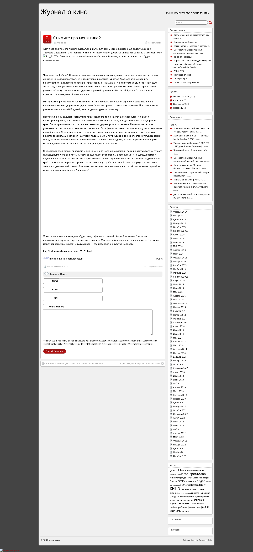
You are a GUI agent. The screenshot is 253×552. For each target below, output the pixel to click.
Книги (173, 477)
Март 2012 (178, 437)
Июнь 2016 (178, 242)
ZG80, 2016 (179, 71)
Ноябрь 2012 (179, 406)
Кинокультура (180, 79)
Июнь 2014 (178, 334)
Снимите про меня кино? (77, 38)
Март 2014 (178, 345)
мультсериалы (202, 496)
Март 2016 (178, 254)
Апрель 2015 (179, 296)
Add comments (154, 43)
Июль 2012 (178, 422)
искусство (185, 485)
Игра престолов (193, 474)
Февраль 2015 (180, 303)
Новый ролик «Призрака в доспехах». (191, 46)
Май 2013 (178, 383)
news (58, 267)
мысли (173, 500)
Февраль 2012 (180, 441)
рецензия (198, 499)
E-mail (55, 289)
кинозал (195, 493)
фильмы (175, 510)
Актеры (200, 470)
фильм (205, 507)
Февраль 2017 (180, 212)
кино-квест (186, 489)
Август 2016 (179, 235)
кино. (195, 489)
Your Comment (56, 307)
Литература (181, 478)
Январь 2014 (179, 353)
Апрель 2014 (179, 341)
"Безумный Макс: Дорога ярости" (189, 150)
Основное (61, 43)
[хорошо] (44, 258)
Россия (173, 481)
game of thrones (179, 470)
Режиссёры (204, 478)
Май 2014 (178, 338)
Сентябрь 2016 (180, 231)
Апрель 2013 (179, 387)
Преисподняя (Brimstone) (185, 42)
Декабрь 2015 (180, 265)
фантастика (194, 507)
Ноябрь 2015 (179, 269)
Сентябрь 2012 (180, 414)
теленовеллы (197, 504)
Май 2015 (178, 292)
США (186, 481)
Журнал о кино (64, 12)
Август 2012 (179, 418)
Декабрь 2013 (180, 357)
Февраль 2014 (180, 349)
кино (160, 267)
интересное (175, 485)
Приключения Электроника (186, 180)
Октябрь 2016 (180, 227)
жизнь (208, 481)
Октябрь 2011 (179, 456)
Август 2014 (179, 326)
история (195, 484)
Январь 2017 (179, 215)
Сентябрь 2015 (180, 277)
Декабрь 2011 (179, 448)
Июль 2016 (178, 239)
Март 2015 (178, 300)
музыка (190, 496)
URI (56, 298)
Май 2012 (178, 429)
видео (201, 481)
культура (173, 496)
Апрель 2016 (179, 250)
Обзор (195, 478)
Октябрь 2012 (180, 410)
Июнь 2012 (178, 425)
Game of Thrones (181, 96)
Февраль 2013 (180, 395)
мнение (182, 496)
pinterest (192, 470)
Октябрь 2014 (180, 319)
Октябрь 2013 (180, 364)
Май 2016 (178, 246)
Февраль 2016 (180, 258)
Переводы (178, 108)
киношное (205, 493)
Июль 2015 (178, 284)
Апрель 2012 (179, 433)
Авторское (178, 100)
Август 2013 (179, 372)
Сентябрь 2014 (180, 322)
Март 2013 (178, 391)
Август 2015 (179, 280)
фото (185, 511)
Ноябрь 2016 (179, 223)
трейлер (173, 507)
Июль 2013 (178, 376)
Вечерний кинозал (182, 57)
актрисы (192, 481)
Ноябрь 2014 (179, 315)
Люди (189, 478)
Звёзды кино (175, 474)
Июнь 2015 (178, 288)
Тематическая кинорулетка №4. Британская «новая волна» (74, 363)
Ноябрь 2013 (179, 361)
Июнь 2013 (178, 380)
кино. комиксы (184, 493)
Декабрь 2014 (180, 311)
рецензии (188, 500)
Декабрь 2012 (180, 402)
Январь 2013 (179, 399)
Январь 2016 (179, 261)
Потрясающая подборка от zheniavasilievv (139, 363)
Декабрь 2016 (180, 219)
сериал (173, 503)
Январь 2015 (179, 307)
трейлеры (182, 507)
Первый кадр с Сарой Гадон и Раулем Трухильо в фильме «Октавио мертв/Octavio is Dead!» (192, 63)
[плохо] (47, 258)
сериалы (184, 503)
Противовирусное (182, 75)
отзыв (180, 500)
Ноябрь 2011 (179, 452)
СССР (181, 481)
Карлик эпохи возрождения (186, 82)
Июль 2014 (178, 330)
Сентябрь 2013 (180, 368)
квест (202, 485)
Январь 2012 (179, 445)
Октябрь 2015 (180, 273)
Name (55, 281)
